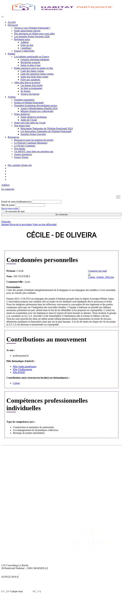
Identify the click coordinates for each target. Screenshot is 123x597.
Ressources (13, 137)
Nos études (19, 148)
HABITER (56, 453)
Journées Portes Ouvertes (33, 134)
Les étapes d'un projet (31, 85)
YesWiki (27, 591)
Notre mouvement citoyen (27, 30)
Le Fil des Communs (24, 145)
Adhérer (24, 42)
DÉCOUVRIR (15, 453)
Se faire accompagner (31, 88)
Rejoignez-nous (22, 39)
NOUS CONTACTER (98, 476)
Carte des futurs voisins (32, 71)
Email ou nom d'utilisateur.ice (16, 201)
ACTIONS (13, 476)
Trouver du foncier (29, 94)
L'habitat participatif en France (65, 456)
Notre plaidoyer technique (33, 117)
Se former (25, 91)
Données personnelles (31, 574)
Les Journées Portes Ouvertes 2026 (32, 36)
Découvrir (13, 25)
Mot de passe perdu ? (10, 208)
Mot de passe (8, 205)
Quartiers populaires (24, 99)
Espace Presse (21, 157)
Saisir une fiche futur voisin (34, 76)
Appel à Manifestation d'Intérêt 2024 (38, 108)
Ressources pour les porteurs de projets (33, 140)
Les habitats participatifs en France (31, 56)
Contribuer (25, 48)
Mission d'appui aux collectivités (36, 111)
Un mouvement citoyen (19, 459)
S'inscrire (6, 221)
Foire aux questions (30, 79)
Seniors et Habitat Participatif (29, 102)
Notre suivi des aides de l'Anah (29, 122)
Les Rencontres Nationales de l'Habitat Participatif (45, 131)
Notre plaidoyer (22, 114)
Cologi (16, 383)
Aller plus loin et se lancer (27, 82)
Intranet (5, 224)
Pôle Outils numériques (24, 366)
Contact (90, 478)
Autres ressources (23, 154)
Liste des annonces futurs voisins (37, 73)
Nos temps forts (22, 125)
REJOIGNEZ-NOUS (68, 476)
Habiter (11, 53)
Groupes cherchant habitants (34, 59)
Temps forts (14, 490)
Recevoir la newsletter (21, 224)
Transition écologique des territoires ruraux (35, 105)
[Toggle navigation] (2, 16)
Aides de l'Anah (28, 119)
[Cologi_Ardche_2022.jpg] (101, 276)
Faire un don (26, 45)
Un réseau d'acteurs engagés (22, 462)
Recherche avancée (30, 62)
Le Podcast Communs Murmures (30, 142)
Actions (12, 96)
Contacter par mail (97, 271)
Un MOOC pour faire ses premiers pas (33, 151)
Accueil (12, 22)
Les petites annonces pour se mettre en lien (71, 459)
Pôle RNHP (19, 372)
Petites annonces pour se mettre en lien (33, 68)
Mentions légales (9, 574)
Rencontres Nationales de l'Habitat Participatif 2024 (46, 128)
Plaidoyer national (17, 487)
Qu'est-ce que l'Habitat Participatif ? (32, 28)
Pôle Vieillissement (22, 369)
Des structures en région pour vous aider (34, 33)
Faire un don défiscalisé (45, 224)
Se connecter (61, 214)
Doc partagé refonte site (20, 165)
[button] (7, 189)
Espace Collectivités (24, 50)
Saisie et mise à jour (30, 65)
